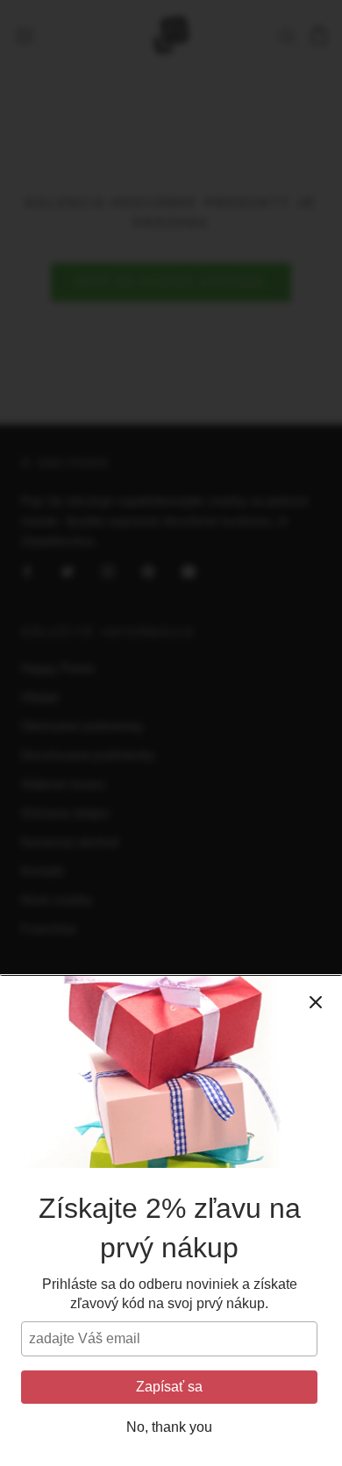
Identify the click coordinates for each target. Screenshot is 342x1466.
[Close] (315, 1002)
